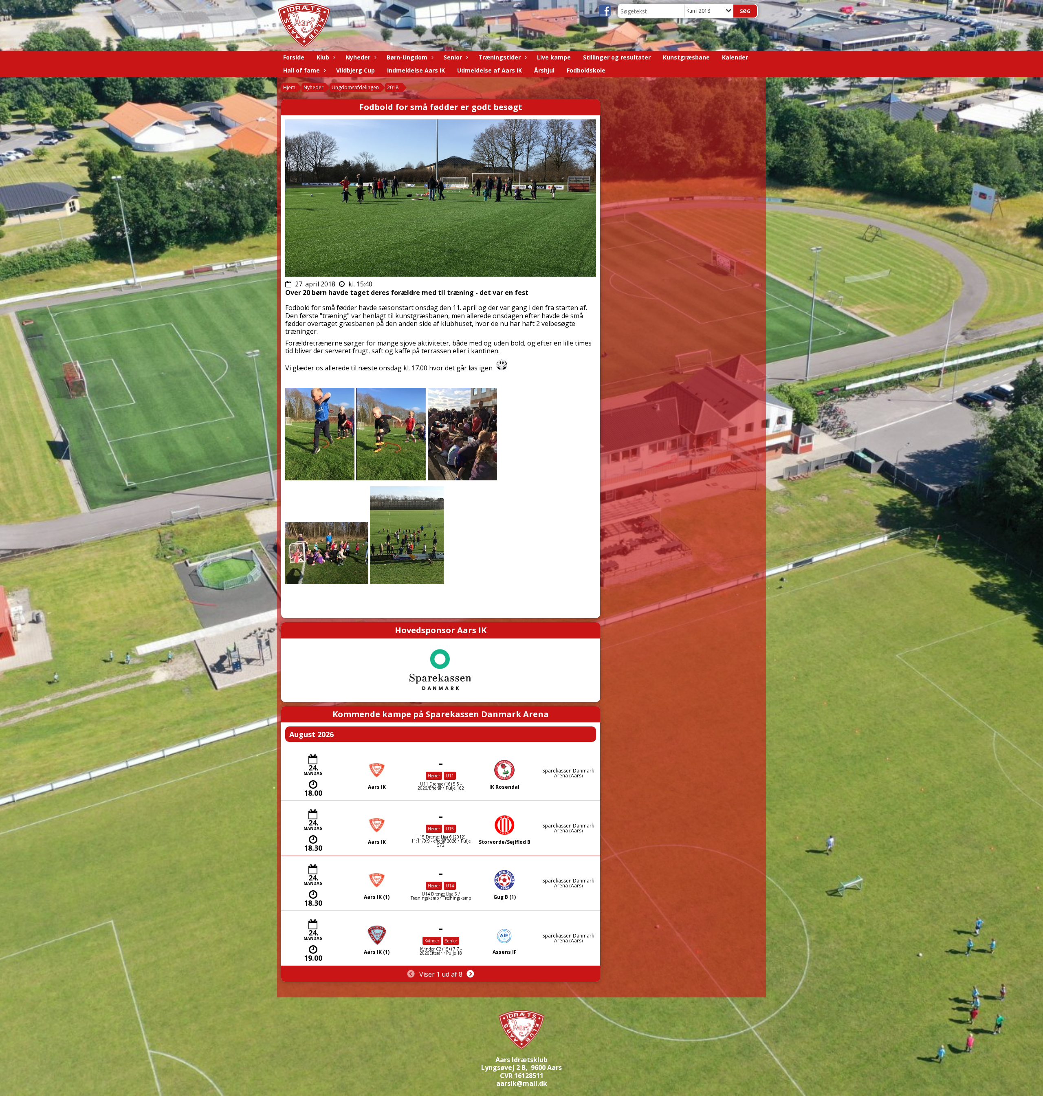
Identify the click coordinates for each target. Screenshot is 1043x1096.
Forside (293, 57)
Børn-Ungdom (407, 57)
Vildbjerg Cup (355, 70)
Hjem (289, 87)
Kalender (735, 57)
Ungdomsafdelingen (355, 87)
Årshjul (544, 70)
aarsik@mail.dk (521, 1083)
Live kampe (554, 57)
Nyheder (357, 57)
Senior (453, 57)
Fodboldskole (586, 70)
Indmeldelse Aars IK (416, 70)
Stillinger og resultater (617, 57)
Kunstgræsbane (686, 57)
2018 (392, 87)
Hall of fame (301, 70)
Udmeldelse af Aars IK (489, 70)
